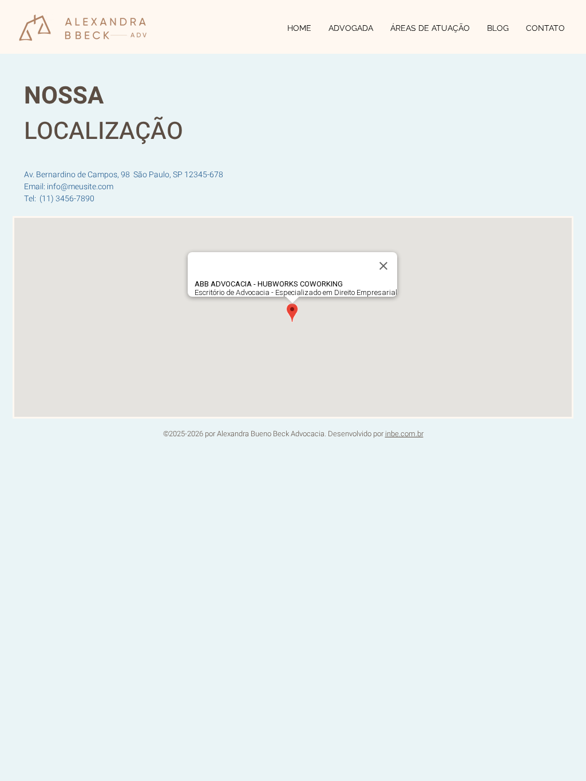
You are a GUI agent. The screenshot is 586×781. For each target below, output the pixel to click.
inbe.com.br (404, 433)
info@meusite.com (80, 187)
